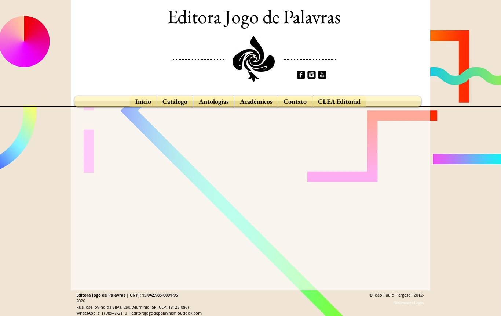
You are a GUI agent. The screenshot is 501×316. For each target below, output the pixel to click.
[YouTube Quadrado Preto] (322, 75)
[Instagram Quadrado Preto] (311, 75)
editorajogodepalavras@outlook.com (166, 313)
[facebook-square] (301, 75)
